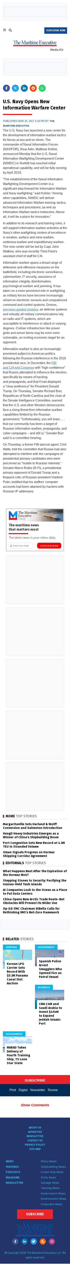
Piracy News (49, 1161)
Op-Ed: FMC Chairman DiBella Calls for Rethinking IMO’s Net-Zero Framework (31, 910)
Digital (23, 1090)
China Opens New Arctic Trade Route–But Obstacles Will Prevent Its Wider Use (33, 901)
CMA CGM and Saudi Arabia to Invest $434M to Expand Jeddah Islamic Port (50, 1013)
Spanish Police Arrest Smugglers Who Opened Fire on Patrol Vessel (50, 969)
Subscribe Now (49, 546)
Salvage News (50, 1183)
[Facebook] (15, 1241)
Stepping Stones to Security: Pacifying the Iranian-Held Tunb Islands (34, 882)
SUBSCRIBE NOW (55, 30)
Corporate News (51, 1204)
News (10, 1161)
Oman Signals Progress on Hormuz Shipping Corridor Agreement (29, 854)
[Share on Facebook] (6, 88)
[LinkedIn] (24, 1241)
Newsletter (37, 1090)
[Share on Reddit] (33, 88)
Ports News (48, 1177)
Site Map (35, 1149)
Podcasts (13, 1172)
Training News (50, 1188)
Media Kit (56, 49)
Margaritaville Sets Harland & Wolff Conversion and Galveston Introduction (32, 826)
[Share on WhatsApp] (42, 88)
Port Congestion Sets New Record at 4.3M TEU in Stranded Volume (34, 844)
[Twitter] (34, 1241)
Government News (53, 1193)
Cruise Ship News (52, 1172)
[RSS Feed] (43, 1241)
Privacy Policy (35, 1144)
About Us (35, 1127)
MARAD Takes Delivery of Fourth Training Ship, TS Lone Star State (18, 1055)
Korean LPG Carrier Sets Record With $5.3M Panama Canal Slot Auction (17, 973)
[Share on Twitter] (15, 88)
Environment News (53, 1199)
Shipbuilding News (53, 1167)
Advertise (35, 1132)
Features (12, 1167)
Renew (53, 1090)
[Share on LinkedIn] (24, 88)
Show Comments (35, 1105)
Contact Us (35, 1140)
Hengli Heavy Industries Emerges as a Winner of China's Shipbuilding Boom (31, 835)
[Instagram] (52, 1241)
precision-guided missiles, (21, 309)
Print (13, 1090)
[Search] (10, 30)
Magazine (13, 1177)
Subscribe (35, 1214)
